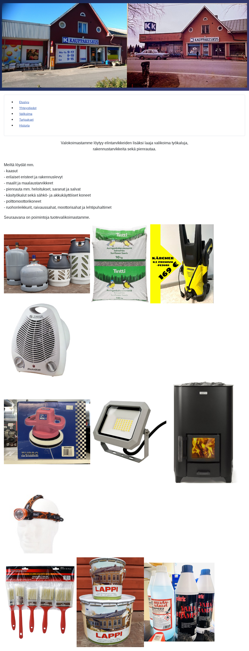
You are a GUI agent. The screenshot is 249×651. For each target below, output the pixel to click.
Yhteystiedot (27, 108)
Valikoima (25, 114)
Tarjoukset (26, 119)
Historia (24, 125)
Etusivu (24, 102)
